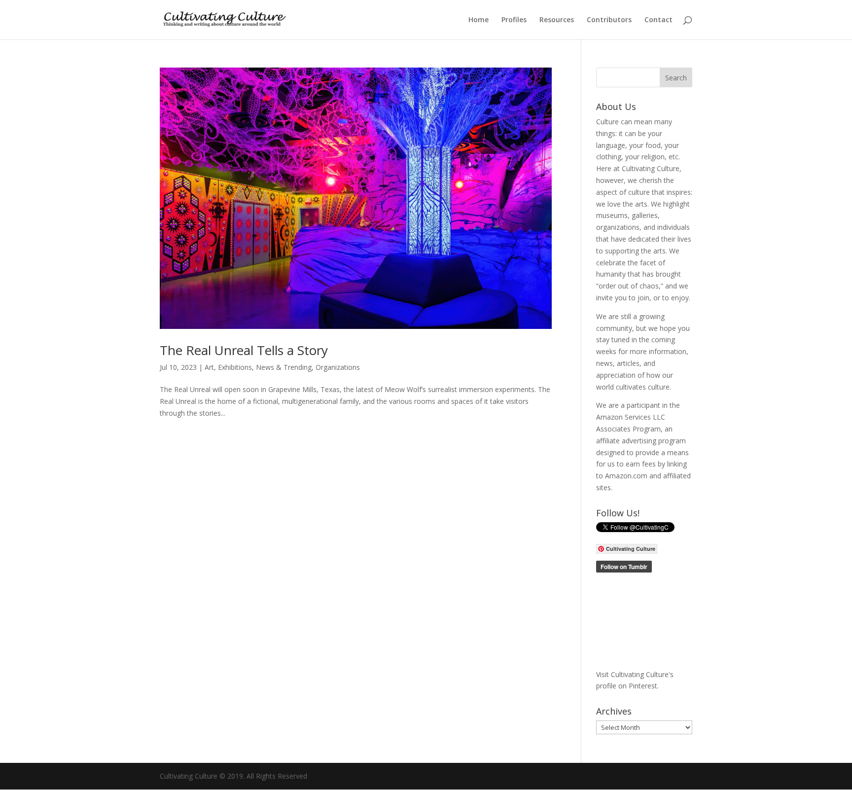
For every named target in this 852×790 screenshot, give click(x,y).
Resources (556, 20)
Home (478, 20)
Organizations (338, 367)
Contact (658, 20)
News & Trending (284, 367)
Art (209, 367)
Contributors (609, 20)
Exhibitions (235, 367)
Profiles (514, 20)
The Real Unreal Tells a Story (244, 350)
